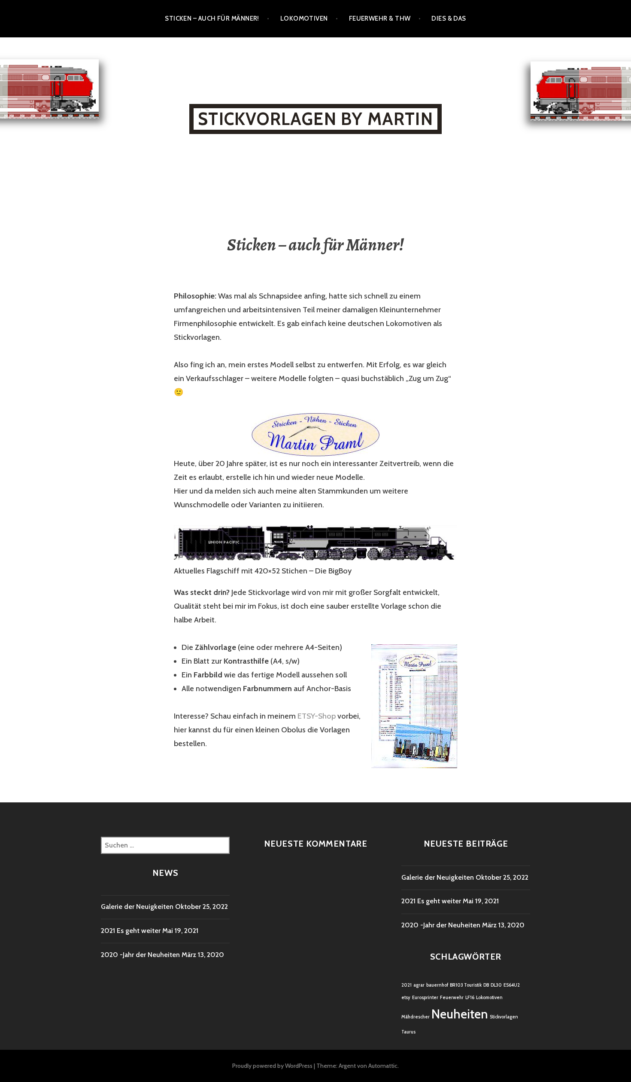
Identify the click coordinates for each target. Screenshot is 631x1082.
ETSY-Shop (316, 716)
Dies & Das (448, 18)
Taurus (408, 1032)
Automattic (382, 1066)
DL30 (496, 985)
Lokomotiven (304, 18)
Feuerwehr (452, 997)
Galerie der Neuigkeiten (137, 906)
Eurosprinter (425, 997)
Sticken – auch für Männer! (212, 18)
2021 (406, 985)
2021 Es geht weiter (131, 931)
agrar (419, 985)
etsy (405, 997)
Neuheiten (459, 1013)
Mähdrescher (415, 1017)
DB (486, 985)
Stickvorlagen (504, 1017)
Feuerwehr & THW (380, 18)
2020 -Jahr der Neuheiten (140, 955)
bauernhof (437, 985)
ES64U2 (512, 985)
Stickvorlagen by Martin (315, 118)
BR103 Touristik (466, 985)
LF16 (469, 997)
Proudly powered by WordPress (272, 1066)
